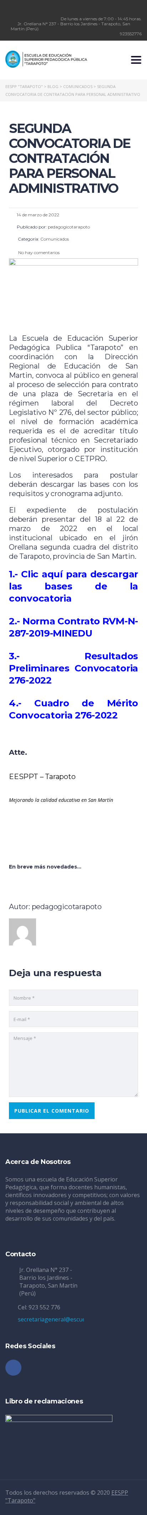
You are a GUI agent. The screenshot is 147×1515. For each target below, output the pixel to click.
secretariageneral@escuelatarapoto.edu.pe (75, 1319)
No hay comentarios (38, 252)
